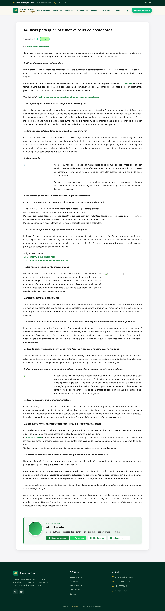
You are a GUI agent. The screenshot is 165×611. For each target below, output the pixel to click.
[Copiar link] (45, 39)
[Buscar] (126, 10)
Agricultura (57, 10)
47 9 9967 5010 (62, 3)
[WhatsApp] (36, 39)
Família (94, 10)
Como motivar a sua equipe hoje (39, 257)
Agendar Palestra (142, 10)
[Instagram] (146, 3)
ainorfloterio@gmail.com (124, 577)
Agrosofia (69, 10)
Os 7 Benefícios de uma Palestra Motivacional (46, 260)
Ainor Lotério (73, 606)
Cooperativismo (43, 10)
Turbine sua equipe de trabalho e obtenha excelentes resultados (68, 97)
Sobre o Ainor (105, 10)
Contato (117, 10)
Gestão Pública (82, 10)
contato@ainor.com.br (44, 3)
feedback (128, 83)
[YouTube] (150, 3)
